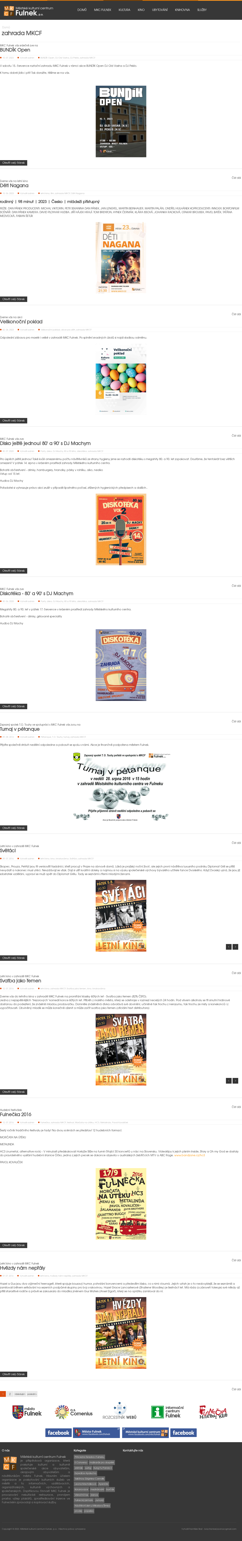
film (52, 193)
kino (52, 858)
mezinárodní (97, 1489)
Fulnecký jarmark (84, 1500)
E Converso (81, 1462)
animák (79, 1468)
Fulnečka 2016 (15, 1114)
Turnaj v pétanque (20, 728)
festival (70, 1122)
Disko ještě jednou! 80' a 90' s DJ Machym (45, 443)
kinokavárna (62, 858)
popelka (88, 1511)
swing (88, 1468)
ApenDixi (103, 1484)
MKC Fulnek (102, 10)
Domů (82, 10)
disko (49, 450)
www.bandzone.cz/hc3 (189, 1155)
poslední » (32, 1394)
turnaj (66, 736)
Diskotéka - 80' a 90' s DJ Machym (36, 593)
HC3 (97, 1122)
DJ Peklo (74, 57)
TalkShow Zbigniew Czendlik (89, 1478)
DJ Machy (58, 450)
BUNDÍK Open (15, 49)
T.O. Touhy (57, 736)
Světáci (8, 850)
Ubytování (160, 10)
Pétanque (46, 736)
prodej (78, 1511)
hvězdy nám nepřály (60, 1275)
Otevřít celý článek (13, 162)
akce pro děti (68, 329)
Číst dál (236, 178)
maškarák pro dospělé (102, 1462)
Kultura (124, 10)
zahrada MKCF (87, 57)
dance (94, 1494)
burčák (110, 1489)
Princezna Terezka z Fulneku (89, 1457)
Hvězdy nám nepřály (22, 1267)
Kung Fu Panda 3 (103, 1468)
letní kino (45, 193)
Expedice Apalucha (85, 1473)
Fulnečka (45, 1122)
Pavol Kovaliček (120, 1122)
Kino (141, 10)
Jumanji (99, 1500)
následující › (20, 1394)
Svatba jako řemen (20, 980)
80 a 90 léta (70, 450)
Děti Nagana (14, 185)
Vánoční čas (81, 1494)
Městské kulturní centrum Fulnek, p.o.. (39, 1528)
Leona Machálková (85, 1484)
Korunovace (81, 1489)
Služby (202, 10)
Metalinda (105, 1122)
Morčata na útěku (84, 1122)
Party (43, 450)
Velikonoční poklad (21, 321)
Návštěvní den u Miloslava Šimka (92, 1505)
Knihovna (182, 10)
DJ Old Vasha (62, 57)
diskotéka (82, 450)
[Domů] (28, 11)
